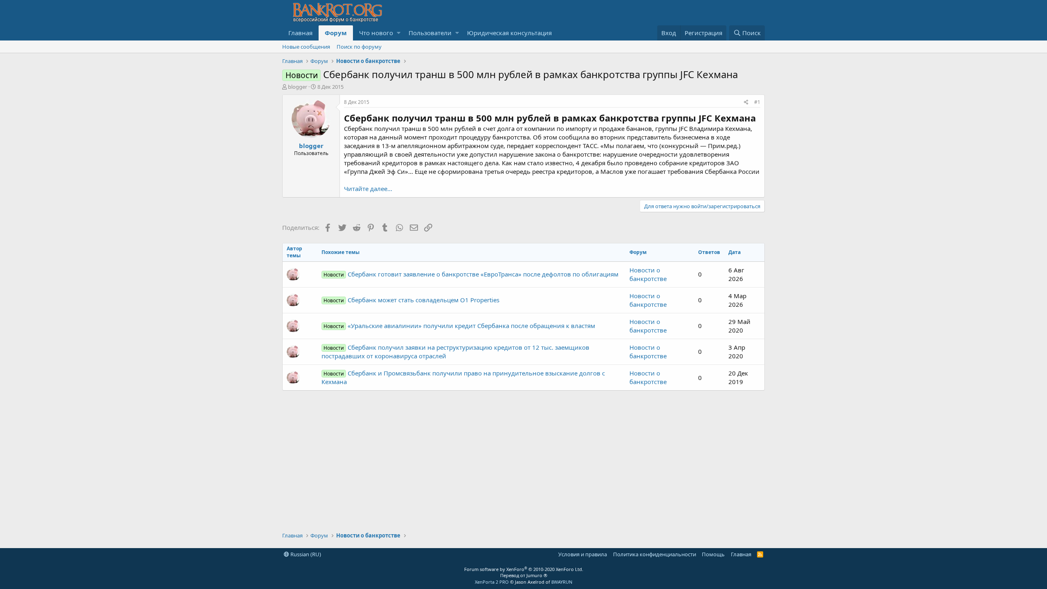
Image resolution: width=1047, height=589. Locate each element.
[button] (398, 32)
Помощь (713, 554)
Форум (336, 33)
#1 (757, 102)
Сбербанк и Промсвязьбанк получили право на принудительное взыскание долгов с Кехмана (463, 377)
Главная (300, 33)
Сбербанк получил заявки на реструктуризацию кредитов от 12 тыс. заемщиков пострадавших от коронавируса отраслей (455, 351)
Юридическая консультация (509, 33)
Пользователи (430, 33)
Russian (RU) (305, 554)
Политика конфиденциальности (654, 554)
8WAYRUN (561, 582)
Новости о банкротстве (648, 274)
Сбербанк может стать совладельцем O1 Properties (411, 300)
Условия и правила (582, 554)
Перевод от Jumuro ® (523, 575)
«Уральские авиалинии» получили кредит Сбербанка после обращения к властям (459, 325)
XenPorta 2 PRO (492, 582)
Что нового (376, 33)
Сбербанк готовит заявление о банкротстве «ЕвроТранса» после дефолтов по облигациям (471, 274)
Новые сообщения (306, 46)
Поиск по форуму (359, 46)
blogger (297, 86)
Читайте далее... (368, 188)
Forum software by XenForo (523, 569)
